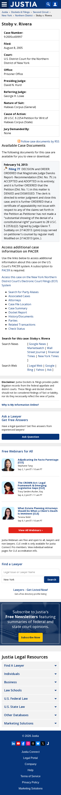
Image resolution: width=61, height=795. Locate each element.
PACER (6, 270)
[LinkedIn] (13, 743)
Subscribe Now (30, 637)
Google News (37, 344)
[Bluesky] (38, 743)
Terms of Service (30, 776)
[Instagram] (28, 743)
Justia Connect (30, 751)
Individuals (12, 674)
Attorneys (14, 300)
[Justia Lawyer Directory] (48, 743)
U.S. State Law (14, 707)
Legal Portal (30, 758)
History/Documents (20, 316)
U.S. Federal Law (16, 698)
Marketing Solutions (18, 723)
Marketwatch (35, 348)
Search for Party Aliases (23, 292)
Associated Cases (19, 296)
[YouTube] (18, 743)
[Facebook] (23, 743)
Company (30, 764)
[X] (43, 743)
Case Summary (17, 308)
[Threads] (33, 743)
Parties (12, 320)
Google (49, 365)
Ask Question (30, 436)
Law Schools (13, 690)
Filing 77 (15, 169)
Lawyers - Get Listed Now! (30, 590)
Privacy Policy (30, 782)
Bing (30, 370)
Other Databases (16, 715)
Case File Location (19, 304)
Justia (35, 735)
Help (30, 770)
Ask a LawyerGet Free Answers (15, 418)
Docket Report (17, 312)
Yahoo (40, 370)
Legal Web (35, 365)
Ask (49, 370)
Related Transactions (21, 324)
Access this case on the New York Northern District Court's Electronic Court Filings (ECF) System (30, 281)
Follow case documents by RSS (39, 141)
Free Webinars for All (17, 451)
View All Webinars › (30, 530)
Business (10, 682)
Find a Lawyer (12, 564)
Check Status (16, 329)
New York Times (48, 356)
